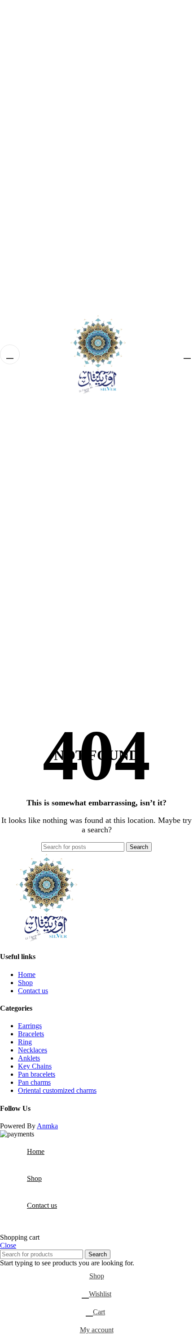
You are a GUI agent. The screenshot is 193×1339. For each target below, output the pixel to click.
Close (8, 1245)
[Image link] (45, 939)
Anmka (47, 1126)
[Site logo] (96, 704)
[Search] (174, 354)
